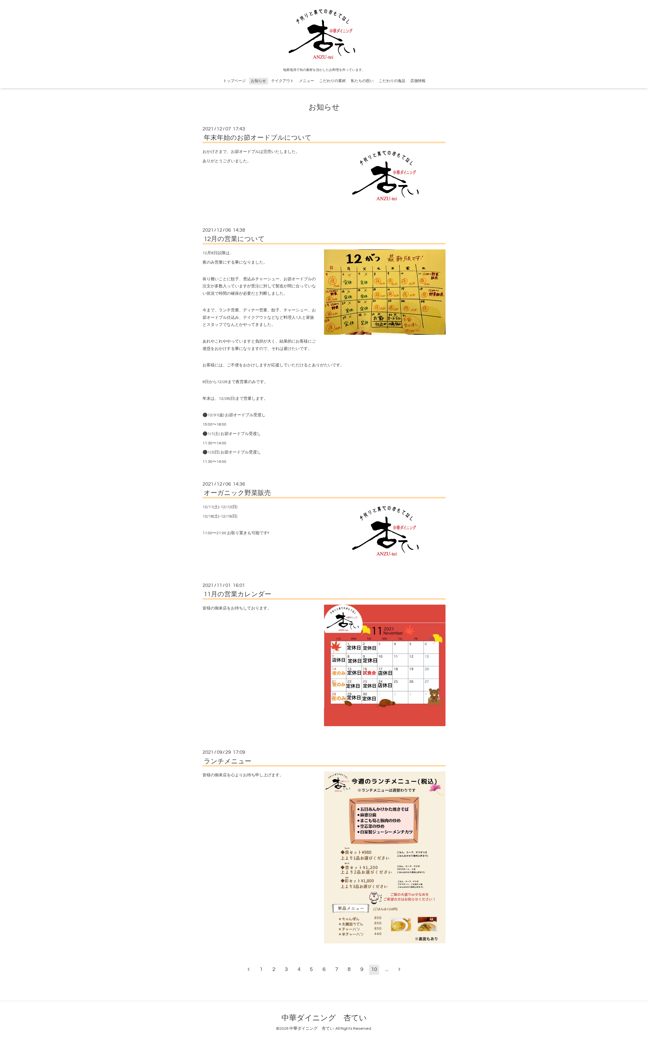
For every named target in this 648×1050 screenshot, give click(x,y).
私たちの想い (362, 81)
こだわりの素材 (332, 81)
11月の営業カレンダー (237, 594)
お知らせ (258, 81)
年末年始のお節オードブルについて (258, 137)
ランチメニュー (227, 761)
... (386, 969)
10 (374, 969)
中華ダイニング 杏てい (324, 1018)
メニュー (306, 81)
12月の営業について (234, 239)
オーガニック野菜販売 (237, 493)
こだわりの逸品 (392, 81)
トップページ (234, 81)
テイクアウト (282, 81)
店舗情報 (418, 81)
